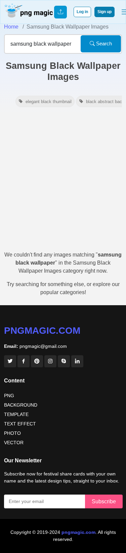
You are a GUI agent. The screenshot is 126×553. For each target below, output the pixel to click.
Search (103, 43)
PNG (9, 395)
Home (11, 27)
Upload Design (60, 12)
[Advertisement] (63, 181)
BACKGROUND (20, 405)
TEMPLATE (16, 414)
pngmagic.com (42, 330)
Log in (82, 11)
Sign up (104, 11)
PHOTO (12, 433)
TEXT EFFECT (20, 423)
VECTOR (14, 442)
